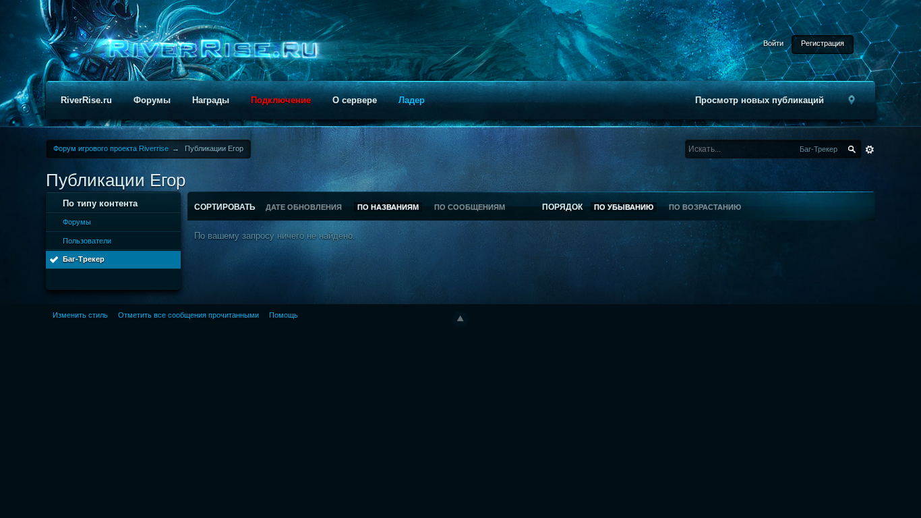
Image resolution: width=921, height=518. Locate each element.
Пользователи (87, 241)
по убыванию (623, 207)
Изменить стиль (80, 315)
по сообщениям (469, 207)
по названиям (388, 207)
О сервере (354, 100)
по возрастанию (705, 207)
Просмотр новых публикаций (759, 100)
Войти (773, 43)
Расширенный (869, 149)
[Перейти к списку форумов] (209, 50)
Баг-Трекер (84, 259)
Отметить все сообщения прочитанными (188, 315)
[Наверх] (460, 319)
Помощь (283, 315)
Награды (210, 100)
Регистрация (822, 43)
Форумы (152, 100)
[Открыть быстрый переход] (852, 100)
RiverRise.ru (86, 100)
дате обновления (304, 207)
